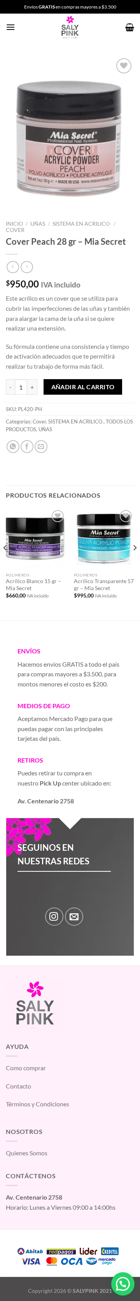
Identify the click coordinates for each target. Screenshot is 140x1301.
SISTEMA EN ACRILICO (81, 224)
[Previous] (5, 563)
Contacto (18, 1086)
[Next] (134, 563)
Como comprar (26, 1067)
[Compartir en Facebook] (27, 446)
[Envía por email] (41, 446)
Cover (15, 230)
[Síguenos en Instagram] (54, 916)
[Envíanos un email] (74, 916)
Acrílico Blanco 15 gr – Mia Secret (33, 584)
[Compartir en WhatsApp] (13, 446)
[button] (123, 1284)
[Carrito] (129, 27)
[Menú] (10, 27)
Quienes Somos (26, 1152)
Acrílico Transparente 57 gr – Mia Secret (104, 584)
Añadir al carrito (83, 386)
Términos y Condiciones (37, 1104)
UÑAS (37, 224)
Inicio (14, 224)
